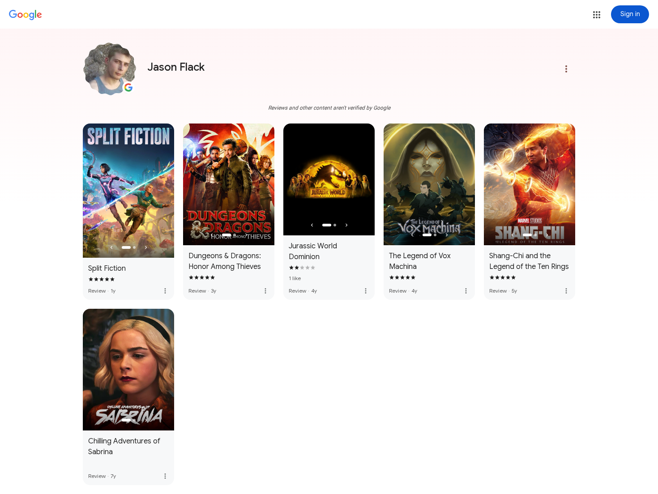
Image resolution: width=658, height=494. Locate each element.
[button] (597, 15)
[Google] (25, 15)
